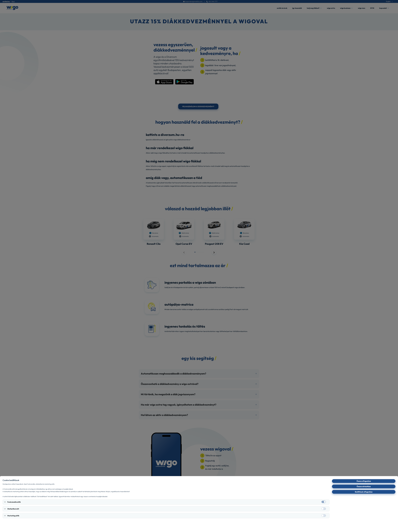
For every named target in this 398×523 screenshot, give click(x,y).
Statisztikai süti (13, 509)
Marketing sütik (13, 516)
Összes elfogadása (364, 481)
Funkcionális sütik (14, 502)
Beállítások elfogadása (364, 492)
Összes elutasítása (364, 486)
